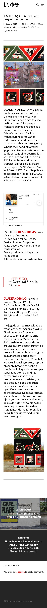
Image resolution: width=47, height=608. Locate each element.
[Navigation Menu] (42, 4)
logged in (20, 571)
